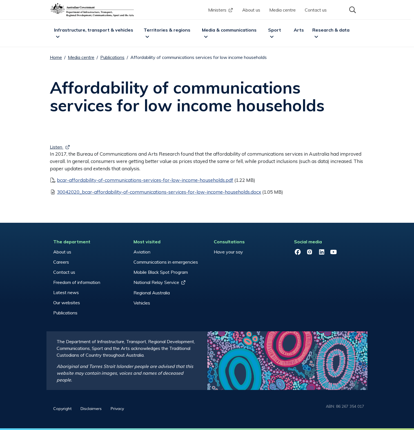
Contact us (316, 10)
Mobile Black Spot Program (160, 272)
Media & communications (229, 30)
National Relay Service (156, 282)
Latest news (66, 292)
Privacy (117, 408)
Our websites (66, 302)
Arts (299, 30)
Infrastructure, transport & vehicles (93, 30)
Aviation (141, 252)
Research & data (331, 30)
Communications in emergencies (165, 262)
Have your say (228, 252)
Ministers (217, 10)
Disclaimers (91, 408)
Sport (274, 30)
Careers (61, 262)
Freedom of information (76, 282)
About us (251, 10)
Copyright (62, 408)
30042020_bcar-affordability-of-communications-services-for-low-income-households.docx (159, 192)
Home (56, 57)
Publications (112, 57)
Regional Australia (151, 293)
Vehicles (141, 303)
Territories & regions (167, 30)
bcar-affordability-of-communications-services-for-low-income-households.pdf (145, 180)
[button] (352, 9)
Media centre (282, 10)
